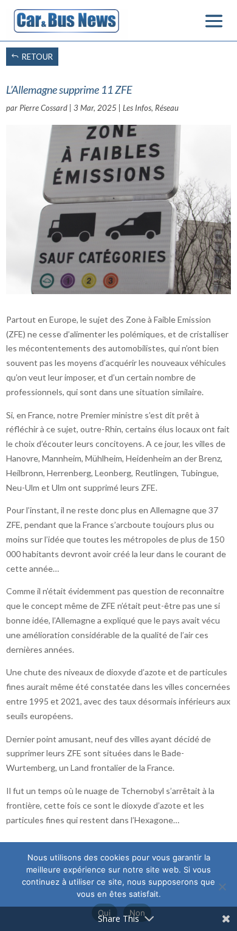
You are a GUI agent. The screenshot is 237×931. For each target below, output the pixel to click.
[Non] (222, 886)
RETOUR (37, 56)
